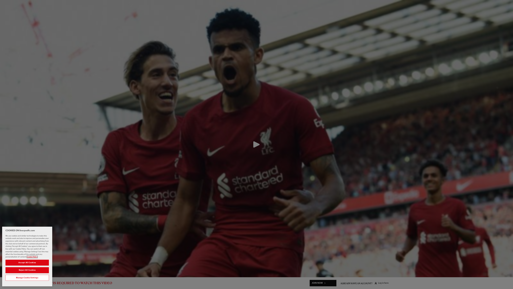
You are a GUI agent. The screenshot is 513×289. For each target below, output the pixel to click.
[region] (27, 256)
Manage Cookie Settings (27, 278)
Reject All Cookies (27, 270)
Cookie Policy (32, 257)
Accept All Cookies (27, 263)
